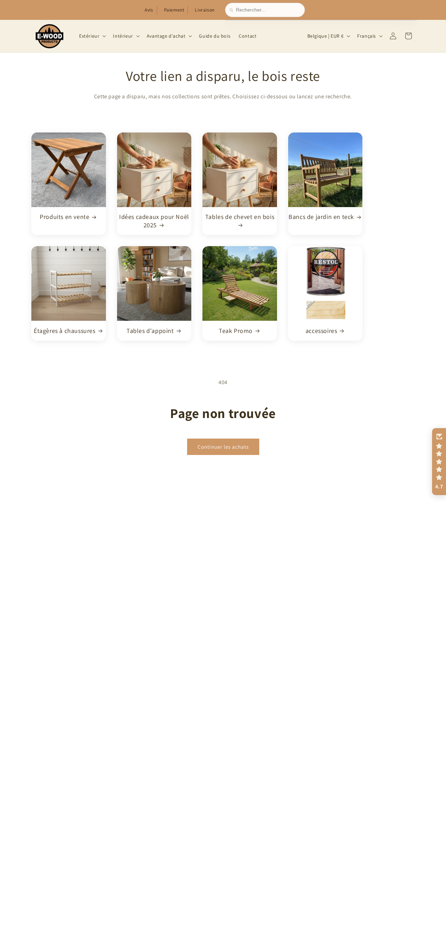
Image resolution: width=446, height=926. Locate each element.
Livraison (204, 10)
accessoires (321, 330)
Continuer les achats (223, 446)
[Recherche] (233, 10)
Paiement (174, 10)
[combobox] (268, 10)
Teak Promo (236, 330)
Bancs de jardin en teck (321, 217)
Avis (149, 10)
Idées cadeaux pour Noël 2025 (154, 221)
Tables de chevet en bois (239, 217)
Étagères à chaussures (64, 330)
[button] (92, 36)
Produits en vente (64, 217)
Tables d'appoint (150, 330)
